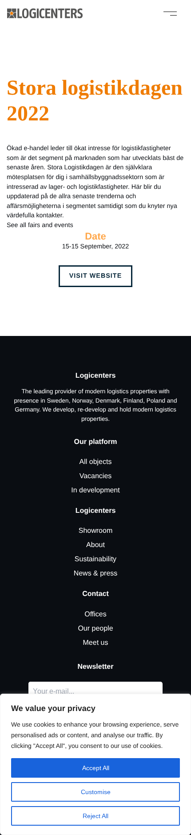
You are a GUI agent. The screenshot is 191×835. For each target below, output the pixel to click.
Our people (95, 628)
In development (95, 490)
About (95, 545)
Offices (95, 614)
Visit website (95, 276)
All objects (96, 462)
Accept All (95, 767)
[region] (95, 764)
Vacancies (96, 476)
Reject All (95, 815)
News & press (96, 573)
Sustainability (95, 559)
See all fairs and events (40, 225)
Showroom (95, 531)
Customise (96, 791)
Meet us (95, 643)
